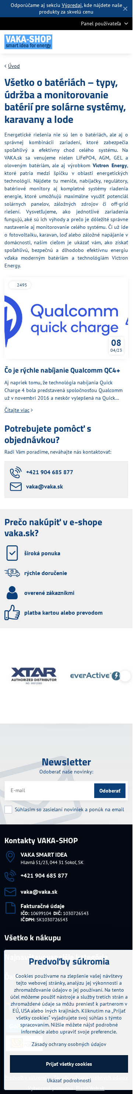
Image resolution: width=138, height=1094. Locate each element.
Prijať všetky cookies (69, 1064)
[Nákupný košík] (106, 41)
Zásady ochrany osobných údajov (69, 1044)
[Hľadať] (88, 41)
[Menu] (123, 41)
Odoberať (109, 790)
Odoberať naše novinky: (66, 771)
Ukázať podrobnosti (69, 1080)
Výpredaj (72, 5)
